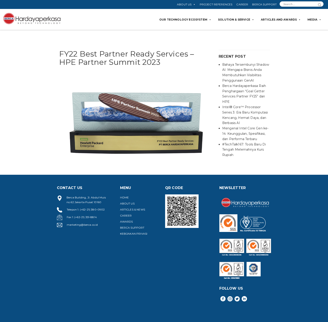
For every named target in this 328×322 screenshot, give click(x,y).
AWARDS (126, 221)
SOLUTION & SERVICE (234, 19)
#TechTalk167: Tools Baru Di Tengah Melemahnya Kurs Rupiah (244, 149)
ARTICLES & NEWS (132, 209)
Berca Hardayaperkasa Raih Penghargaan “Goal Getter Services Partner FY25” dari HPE (244, 94)
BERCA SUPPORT (264, 4)
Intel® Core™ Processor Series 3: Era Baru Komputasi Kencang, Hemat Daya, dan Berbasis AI (245, 115)
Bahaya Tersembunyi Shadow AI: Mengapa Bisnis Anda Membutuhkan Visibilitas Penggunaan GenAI (245, 72)
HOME (124, 197)
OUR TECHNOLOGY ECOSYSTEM (183, 19)
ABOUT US (184, 4)
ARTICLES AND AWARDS (279, 19)
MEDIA (312, 19)
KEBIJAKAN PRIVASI (133, 233)
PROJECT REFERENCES (216, 4)
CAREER (242, 4)
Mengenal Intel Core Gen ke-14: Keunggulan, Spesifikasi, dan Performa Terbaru (245, 133)
